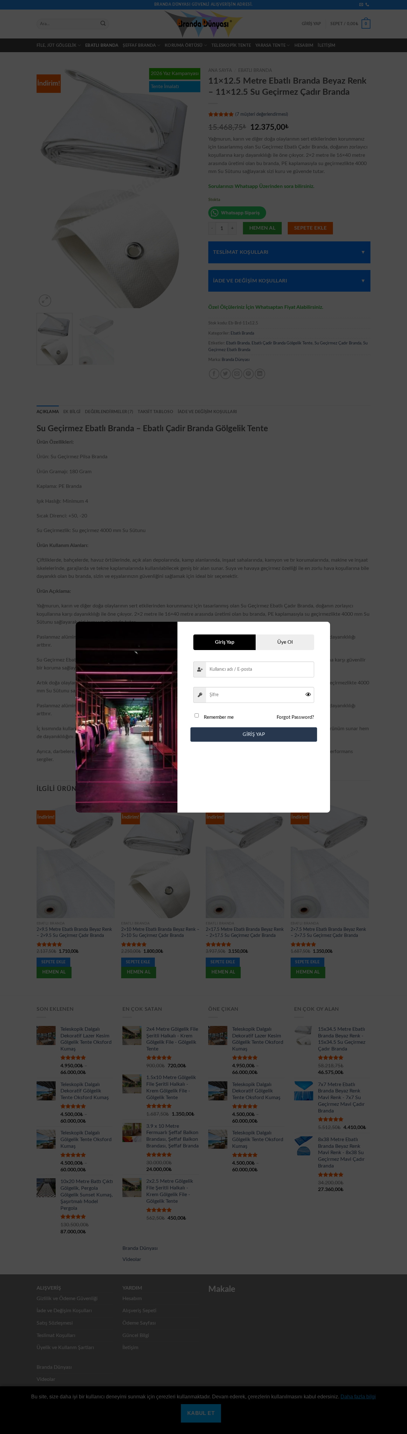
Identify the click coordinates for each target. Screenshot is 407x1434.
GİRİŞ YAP (254, 734)
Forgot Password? (295, 717)
